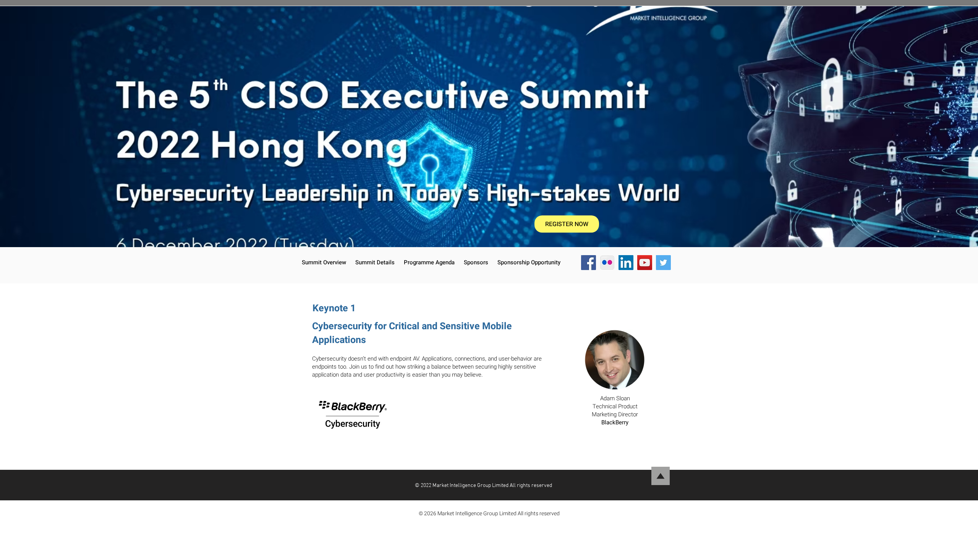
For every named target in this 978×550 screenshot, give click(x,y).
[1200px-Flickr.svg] (607, 262)
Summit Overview (325, 262)
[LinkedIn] (626, 262)
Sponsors (476, 262)
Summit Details (375, 262)
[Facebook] (588, 262)
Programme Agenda (429, 262)
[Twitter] (663, 262)
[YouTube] (644, 262)
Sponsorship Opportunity (528, 262)
